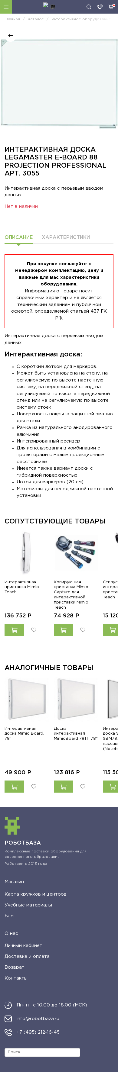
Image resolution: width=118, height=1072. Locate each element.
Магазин (14, 882)
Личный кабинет (23, 946)
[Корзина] (111, 7)
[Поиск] (89, 7)
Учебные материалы (28, 905)
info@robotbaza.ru (38, 1019)
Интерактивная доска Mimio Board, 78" (24, 733)
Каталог (6, 7)
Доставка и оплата (27, 956)
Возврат (15, 967)
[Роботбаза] (49, 6)
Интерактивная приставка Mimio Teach (22, 587)
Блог (10, 916)
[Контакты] (100, 7)
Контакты (16, 978)
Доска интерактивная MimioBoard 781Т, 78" (76, 733)
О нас (11, 933)
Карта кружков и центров (36, 894)
